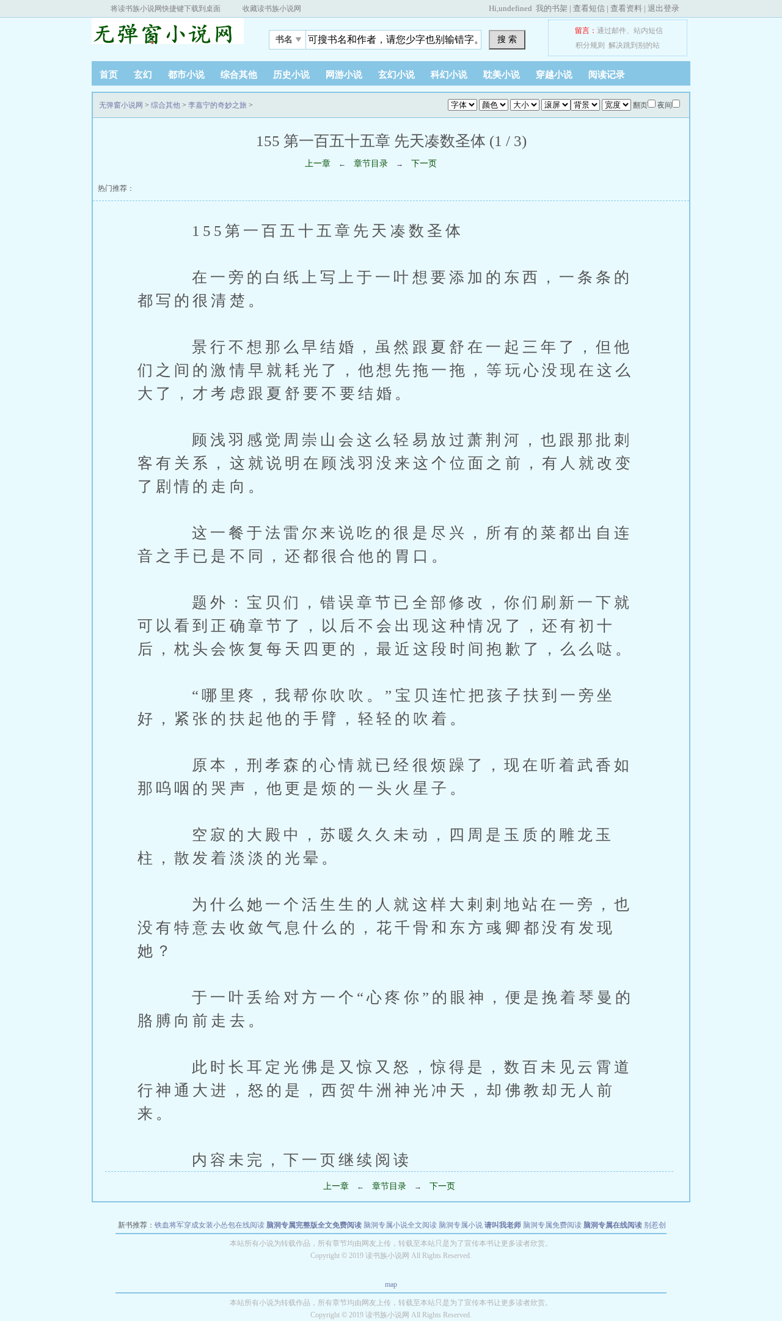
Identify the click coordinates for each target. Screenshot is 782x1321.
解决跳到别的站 (634, 45)
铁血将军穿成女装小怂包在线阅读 (210, 1225)
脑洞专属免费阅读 (552, 1225)
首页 (109, 74)
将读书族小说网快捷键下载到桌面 (166, 8)
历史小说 (291, 74)
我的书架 (552, 8)
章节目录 (371, 163)
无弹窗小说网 (168, 36)
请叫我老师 (502, 1225)
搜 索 (507, 39)
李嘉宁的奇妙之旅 (217, 105)
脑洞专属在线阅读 (612, 1225)
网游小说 (344, 74)
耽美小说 (501, 74)
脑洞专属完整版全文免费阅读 (314, 1225)
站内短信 (648, 30)
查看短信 (589, 8)
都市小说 (186, 74)
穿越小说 (554, 74)
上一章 (318, 163)
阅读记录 (606, 74)
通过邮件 (611, 30)
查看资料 (626, 8)
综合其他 (239, 74)
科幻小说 (449, 74)
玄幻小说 (396, 74)
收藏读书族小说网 (272, 8)
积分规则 (590, 45)
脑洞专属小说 (461, 1225)
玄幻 (143, 74)
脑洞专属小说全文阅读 (400, 1225)
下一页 (424, 163)
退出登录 (663, 8)
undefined (515, 8)
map (391, 1284)
